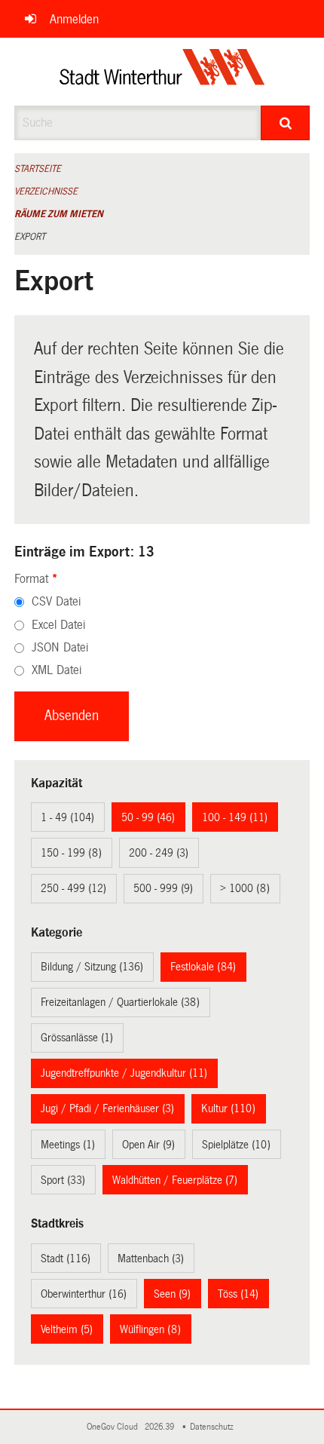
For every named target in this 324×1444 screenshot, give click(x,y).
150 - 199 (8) (71, 853)
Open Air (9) (148, 1145)
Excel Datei (58, 624)
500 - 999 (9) (163, 888)
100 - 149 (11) (234, 817)
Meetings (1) (68, 1145)
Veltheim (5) (67, 1329)
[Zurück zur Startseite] (162, 71)
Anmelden (74, 19)
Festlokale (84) (203, 967)
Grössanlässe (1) (77, 1038)
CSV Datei (56, 601)
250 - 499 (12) (73, 888)
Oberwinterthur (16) (84, 1294)
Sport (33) (63, 1180)
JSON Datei (60, 647)
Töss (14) (238, 1294)
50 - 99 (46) (148, 817)
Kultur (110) (228, 1108)
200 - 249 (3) (158, 853)
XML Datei (56, 670)
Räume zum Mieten (58, 214)
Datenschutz (214, 1427)
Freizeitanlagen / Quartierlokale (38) (120, 1002)
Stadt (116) (65, 1258)
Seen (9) (172, 1294)
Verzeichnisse (46, 191)
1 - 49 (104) (67, 817)
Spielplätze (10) (236, 1145)
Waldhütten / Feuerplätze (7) (174, 1180)
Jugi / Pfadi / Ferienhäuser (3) (107, 1108)
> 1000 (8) (245, 888)
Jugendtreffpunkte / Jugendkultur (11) (124, 1073)
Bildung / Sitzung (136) (92, 967)
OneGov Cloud (114, 1427)
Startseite (37, 169)
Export (29, 236)
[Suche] (285, 123)
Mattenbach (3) (151, 1258)
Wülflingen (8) (150, 1329)
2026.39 (160, 1427)
